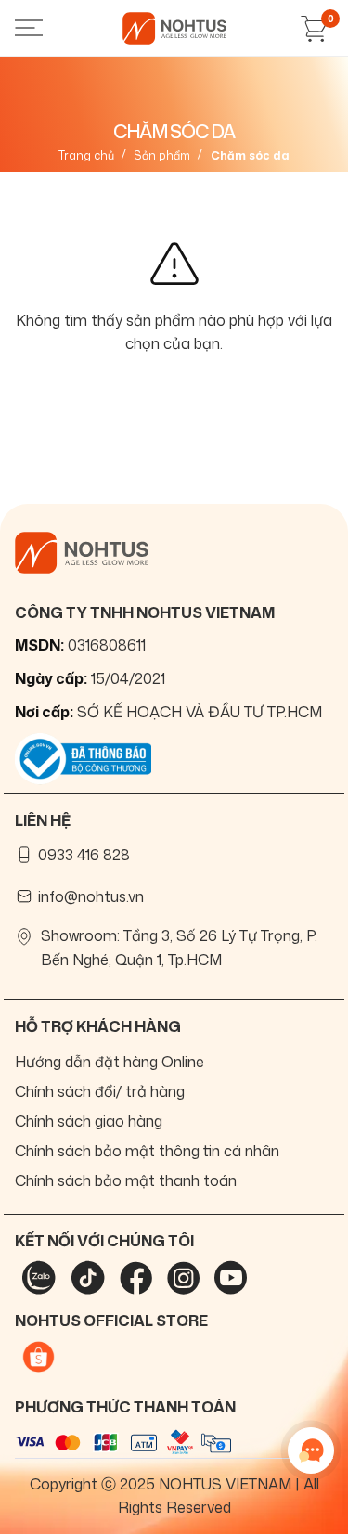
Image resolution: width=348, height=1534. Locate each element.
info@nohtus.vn (91, 896)
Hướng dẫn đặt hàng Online (109, 1061)
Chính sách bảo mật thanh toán (126, 1180)
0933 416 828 (84, 854)
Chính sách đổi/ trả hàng (100, 1091)
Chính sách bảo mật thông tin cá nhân (147, 1151)
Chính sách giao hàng (88, 1121)
